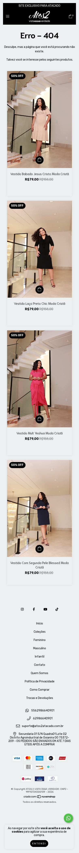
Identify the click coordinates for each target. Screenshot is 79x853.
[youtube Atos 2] (45, 609)
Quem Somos (39, 673)
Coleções (40, 631)
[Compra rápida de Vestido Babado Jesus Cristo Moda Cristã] (39, 160)
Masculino (39, 648)
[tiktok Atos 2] (56, 609)
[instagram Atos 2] (22, 609)
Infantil (39, 656)
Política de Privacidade (39, 681)
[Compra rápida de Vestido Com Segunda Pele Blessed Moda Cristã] (39, 549)
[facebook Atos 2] (33, 609)
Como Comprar (39, 689)
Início (39, 623)
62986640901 (42, 718)
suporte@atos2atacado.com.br (42, 726)
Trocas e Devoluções (39, 698)
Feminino (40, 640)
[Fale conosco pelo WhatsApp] (68, 818)
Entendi (39, 843)
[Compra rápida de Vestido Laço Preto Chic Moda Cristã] (39, 290)
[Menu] (8, 16)
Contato (39, 665)
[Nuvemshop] (39, 797)
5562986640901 (42, 710)
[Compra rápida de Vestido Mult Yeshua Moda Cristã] (39, 419)
